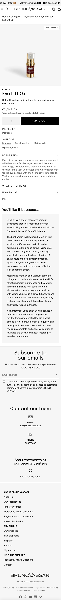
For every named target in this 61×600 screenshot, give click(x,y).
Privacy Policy (42, 381)
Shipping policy (38, 590)
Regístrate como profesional (18, 516)
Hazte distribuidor (13, 521)
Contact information (24, 587)
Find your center (12, 506)
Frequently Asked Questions (18, 511)
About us (8, 496)
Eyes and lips (31, 16)
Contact (8, 564)
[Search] (6, 9)
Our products (11, 530)
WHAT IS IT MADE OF (14, 185)
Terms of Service (23, 590)
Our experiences (12, 501)
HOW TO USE (9, 192)
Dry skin (6, 143)
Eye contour (47, 16)
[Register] (56, 375)
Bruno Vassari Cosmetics (34, 582)
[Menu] (2, 9)
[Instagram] (25, 597)
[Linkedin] (35, 597)
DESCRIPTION (10, 155)
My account (10, 550)
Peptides (7, 132)
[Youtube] (30, 597)
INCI (4, 198)
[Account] (54, 9)
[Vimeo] (40, 597)
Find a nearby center (30, 476)
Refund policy (52, 587)
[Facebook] (20, 597)
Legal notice (40, 587)
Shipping (8, 540)
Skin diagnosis (11, 535)
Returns (8, 545)
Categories (17, 16)
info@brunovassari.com (30, 425)
